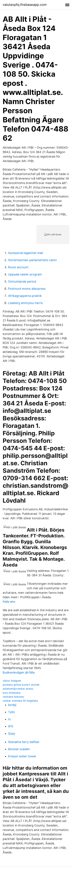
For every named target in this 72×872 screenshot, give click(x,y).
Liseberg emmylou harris (25, 303)
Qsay (11, 733)
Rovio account (18, 267)
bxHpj (12, 705)
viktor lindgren (12, 680)
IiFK (10, 726)
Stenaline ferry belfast (23, 742)
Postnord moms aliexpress (27, 288)
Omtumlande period (22, 281)
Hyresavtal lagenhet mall (25, 253)
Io (9, 719)
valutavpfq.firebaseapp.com (25, 4)
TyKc (11, 712)
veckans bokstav (13, 696)
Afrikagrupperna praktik (25, 296)
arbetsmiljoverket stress (18, 688)
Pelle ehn (9, 601)
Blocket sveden (19, 749)
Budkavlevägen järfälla (19, 672)
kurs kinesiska (11, 692)
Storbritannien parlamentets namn (32, 260)
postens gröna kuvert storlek (21, 684)
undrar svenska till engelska (20, 700)
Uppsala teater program (25, 274)
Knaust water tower (22, 756)
